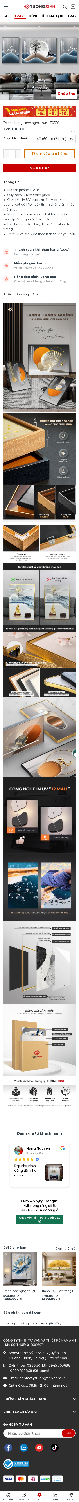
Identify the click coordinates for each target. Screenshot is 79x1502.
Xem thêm (65, 1249)
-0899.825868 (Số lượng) (29, 1371)
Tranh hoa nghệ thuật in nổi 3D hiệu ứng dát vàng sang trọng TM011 (19, 1291)
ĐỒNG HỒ (36, 16)
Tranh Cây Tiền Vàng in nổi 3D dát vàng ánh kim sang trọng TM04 (58, 1291)
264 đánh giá (47, 1210)
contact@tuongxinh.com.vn (43, 1378)
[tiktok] (57, 1448)
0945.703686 (59, 1365)
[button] (6, 6)
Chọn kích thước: (16, 138)
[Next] (73, 1276)
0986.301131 (36, 1365)
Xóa (73, 131)
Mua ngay (40, 168)
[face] (10, 1448)
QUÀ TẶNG (56, 16)
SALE (7, 16)
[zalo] (26, 1448)
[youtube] (41, 1448)
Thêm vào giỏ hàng (49, 154)
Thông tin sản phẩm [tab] (20, 294)
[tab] (22, 1312)
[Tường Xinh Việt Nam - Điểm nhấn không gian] (39, 6)
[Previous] (5, 1276)
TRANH (20, 16)
